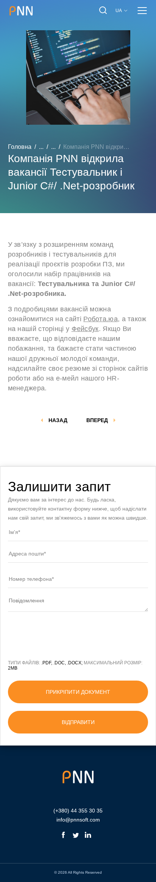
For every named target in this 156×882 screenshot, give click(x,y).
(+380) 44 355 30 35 (78, 811)
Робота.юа (100, 319)
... (41, 147)
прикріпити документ (78, 692)
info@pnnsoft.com (78, 820)
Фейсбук (85, 329)
